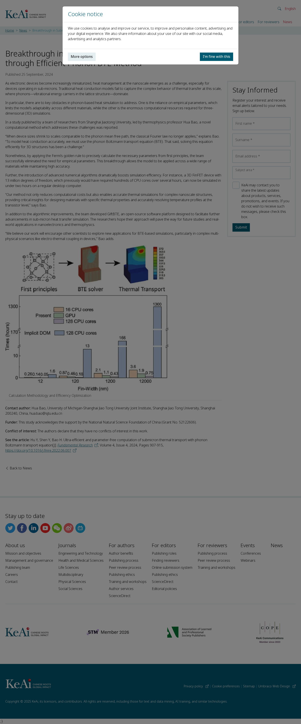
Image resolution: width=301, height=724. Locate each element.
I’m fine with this (216, 56)
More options (82, 56)
